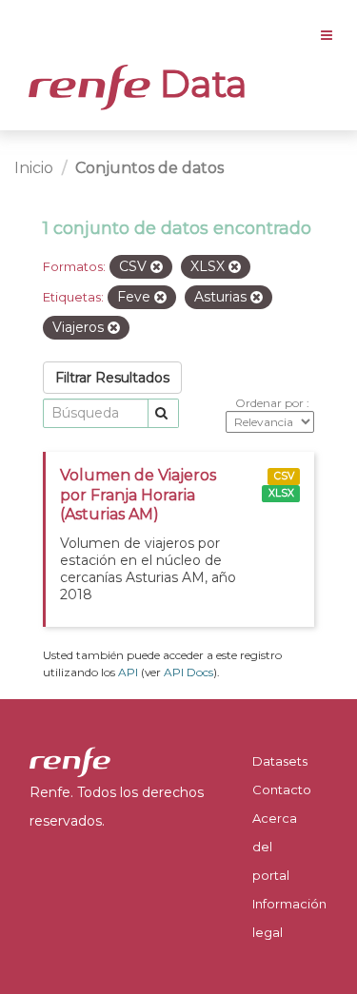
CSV (284, 476)
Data (199, 84)
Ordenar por (271, 403)
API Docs (188, 672)
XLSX (281, 493)
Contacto (281, 789)
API (128, 672)
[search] (163, 413)
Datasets (279, 761)
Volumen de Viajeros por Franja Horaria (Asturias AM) (138, 495)
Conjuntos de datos (149, 168)
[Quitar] (156, 267)
